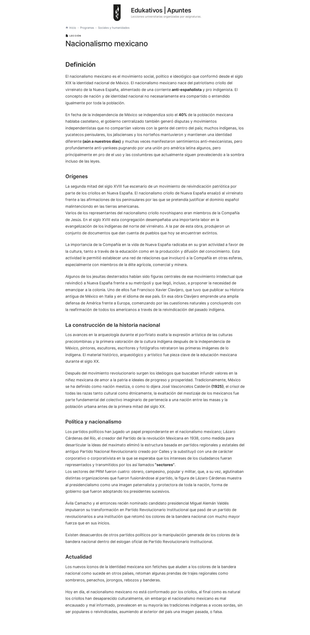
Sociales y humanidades (113, 27)
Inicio (72, 27)
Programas (87, 27)
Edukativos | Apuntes (161, 10)
